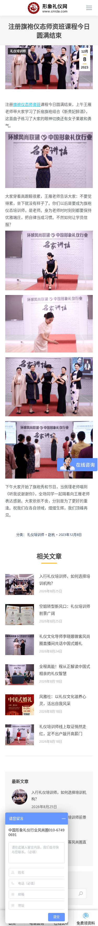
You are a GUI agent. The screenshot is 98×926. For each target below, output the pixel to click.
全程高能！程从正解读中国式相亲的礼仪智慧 (64, 670)
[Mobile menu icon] (89, 8)
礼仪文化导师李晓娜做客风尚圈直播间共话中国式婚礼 (64, 640)
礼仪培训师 (18, 51)
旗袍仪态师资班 (27, 104)
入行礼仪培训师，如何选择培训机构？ (64, 579)
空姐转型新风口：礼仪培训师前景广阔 (64, 610)
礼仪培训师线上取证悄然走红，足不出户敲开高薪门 (62, 730)
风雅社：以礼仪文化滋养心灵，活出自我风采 (62, 700)
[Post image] (19, 584)
